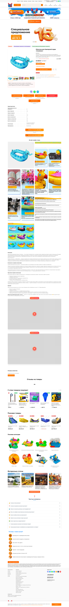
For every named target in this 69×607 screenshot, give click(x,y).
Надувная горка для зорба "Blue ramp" (12, 426)
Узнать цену (43, 428)
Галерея (17, 588)
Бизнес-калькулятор (19, 577)
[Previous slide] (9, 62)
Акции (36, 1)
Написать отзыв (11, 375)
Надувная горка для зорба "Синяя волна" (45, 426)
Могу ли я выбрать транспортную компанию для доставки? (34, 512)
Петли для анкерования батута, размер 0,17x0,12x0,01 (45, 403)
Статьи (33, 1)
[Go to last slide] (9, 34)
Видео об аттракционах (19, 578)
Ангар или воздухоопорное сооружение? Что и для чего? (13, 486)
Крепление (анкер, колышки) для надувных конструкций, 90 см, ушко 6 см (12, 404)
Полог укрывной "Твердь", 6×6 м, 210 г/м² (34, 403)
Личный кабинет (18, 574)
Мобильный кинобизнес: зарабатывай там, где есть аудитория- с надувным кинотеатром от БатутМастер (41, 487)
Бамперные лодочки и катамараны (22, 46)
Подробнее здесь (53, 74)
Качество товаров (18, 579)
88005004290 (54, 0)
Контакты (29, 1)
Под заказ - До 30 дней (40, 63)
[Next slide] (59, 34)
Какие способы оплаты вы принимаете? (34, 515)
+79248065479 (47, 0)
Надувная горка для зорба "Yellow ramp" (56, 426)
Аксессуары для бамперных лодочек (41, 46)
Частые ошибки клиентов (20, 590)
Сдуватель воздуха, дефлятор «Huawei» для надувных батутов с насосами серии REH (23, 404)
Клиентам (40, 1)
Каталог (18, 1)
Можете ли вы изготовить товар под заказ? (34, 518)
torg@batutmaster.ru (49, 1)
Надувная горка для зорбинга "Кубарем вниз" (23, 426)
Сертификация (18, 580)
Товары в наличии (19, 591)
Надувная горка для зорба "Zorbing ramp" (34, 426)
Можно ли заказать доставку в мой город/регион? (34, 509)
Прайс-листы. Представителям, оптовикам (22, 587)
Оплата (22, 1)
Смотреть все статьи (34, 491)
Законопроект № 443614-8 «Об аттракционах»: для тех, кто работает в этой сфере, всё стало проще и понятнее (55, 487)
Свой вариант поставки (40, 66)
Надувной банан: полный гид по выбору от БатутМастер (27, 486)
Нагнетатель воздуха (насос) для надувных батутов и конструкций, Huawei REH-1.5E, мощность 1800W (56, 404)
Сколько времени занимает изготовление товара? (34, 524)
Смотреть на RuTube (34, 332)
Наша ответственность (19, 589)
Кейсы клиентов (18, 592)
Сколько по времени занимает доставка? (34, 506)
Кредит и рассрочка (19, 582)
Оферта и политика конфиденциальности (14, 595)
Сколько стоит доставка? (34, 503)
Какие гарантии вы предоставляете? (34, 521)
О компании (18, 575)
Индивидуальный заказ (19, 581)
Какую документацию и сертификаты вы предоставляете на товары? (34, 527)
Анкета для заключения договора (21, 576)
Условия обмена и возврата (12, 596)
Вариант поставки (39, 62)
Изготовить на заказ (44, 69)
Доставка (25, 1)
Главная (10, 46)
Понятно (56, 604)
